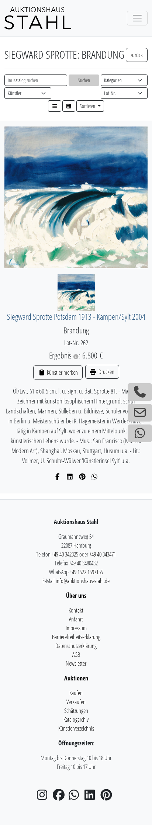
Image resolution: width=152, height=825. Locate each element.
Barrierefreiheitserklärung (76, 637)
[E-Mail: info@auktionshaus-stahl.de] (140, 413)
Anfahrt (76, 619)
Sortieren (88, 106)
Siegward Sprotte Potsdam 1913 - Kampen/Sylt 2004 (76, 316)
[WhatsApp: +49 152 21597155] (140, 433)
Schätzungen (76, 711)
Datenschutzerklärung (76, 646)
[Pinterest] (82, 476)
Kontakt (76, 610)
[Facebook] (57, 476)
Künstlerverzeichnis (76, 728)
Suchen (84, 80)
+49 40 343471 (102, 554)
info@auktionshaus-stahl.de (83, 581)
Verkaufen (76, 702)
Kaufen (76, 693)
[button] (54, 106)
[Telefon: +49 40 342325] (140, 392)
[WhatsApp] (94, 476)
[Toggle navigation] (137, 18)
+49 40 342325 (65, 554)
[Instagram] (44, 797)
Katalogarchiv (76, 719)
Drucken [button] (105, 372)
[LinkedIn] (70, 476)
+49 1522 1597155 (86, 572)
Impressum (76, 628)
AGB (76, 655)
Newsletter (76, 663)
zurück (137, 55)
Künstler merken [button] (61, 372)
